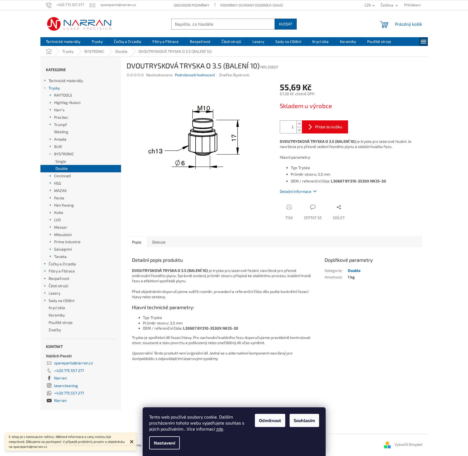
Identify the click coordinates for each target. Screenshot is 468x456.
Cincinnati (62, 175)
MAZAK (60, 190)
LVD (57, 219)
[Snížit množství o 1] (299, 130)
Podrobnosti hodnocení (195, 74)
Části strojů (58, 285)
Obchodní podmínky (191, 5)
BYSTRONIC (64, 154)
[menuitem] (63, 41)
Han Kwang (64, 205)
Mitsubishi (63, 234)
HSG (57, 183)
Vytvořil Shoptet (408, 444)
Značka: (234, 74)
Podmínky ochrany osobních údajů (251, 5)
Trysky (54, 88)
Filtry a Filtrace (62, 271)
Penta (59, 198)
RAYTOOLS (63, 95)
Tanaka (60, 256)
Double (61, 168)
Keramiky (57, 315)
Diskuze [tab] (159, 242)
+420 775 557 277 (69, 370)
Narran (60, 378)
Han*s (59, 110)
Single (60, 161)
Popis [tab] (136, 242)
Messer (60, 227)
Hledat (285, 24)
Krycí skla (57, 307)
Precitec (61, 117)
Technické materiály (66, 80)
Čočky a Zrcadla (62, 264)
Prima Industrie (67, 241)
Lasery (54, 293)
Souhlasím (304, 420)
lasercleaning (66, 385)
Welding (61, 131)
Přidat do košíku (328, 126)
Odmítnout (270, 420)
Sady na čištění (61, 300)
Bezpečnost (59, 278)
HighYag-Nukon (67, 102)
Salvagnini (63, 249)
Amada (60, 139)
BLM (58, 146)
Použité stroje (61, 322)
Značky (55, 329)
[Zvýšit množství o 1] (299, 124)
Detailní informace (295, 191)
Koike (58, 212)
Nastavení (164, 442)
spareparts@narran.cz (73, 363)
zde (219, 428)
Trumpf (60, 124)
